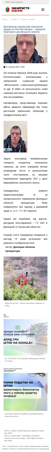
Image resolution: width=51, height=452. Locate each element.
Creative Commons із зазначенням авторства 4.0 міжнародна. (25, 449)
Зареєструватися (17, 2)
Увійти (7, 2)
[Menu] (43, 9)
